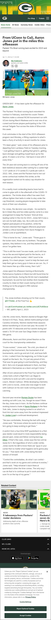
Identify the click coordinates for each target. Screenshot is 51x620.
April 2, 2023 (22, 309)
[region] (25, 594)
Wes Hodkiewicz (16, 61)
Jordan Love (10, 415)
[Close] (47, 571)
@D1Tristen (10, 301)
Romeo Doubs (27, 397)
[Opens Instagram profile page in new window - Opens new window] (16, 66)
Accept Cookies (25, 615)
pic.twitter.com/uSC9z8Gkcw (35, 306)
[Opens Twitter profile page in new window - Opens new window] (12, 66)
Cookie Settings (25, 602)
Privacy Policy (31, 597)
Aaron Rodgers (31, 406)
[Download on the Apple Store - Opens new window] (17, 558)
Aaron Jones (8, 106)
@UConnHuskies (15, 306)
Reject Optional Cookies (25, 609)
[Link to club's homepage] (5, 17)
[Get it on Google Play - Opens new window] (33, 559)
